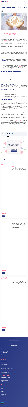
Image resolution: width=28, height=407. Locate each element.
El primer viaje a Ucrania (3, 394)
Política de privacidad (14, 345)
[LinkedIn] (12, 340)
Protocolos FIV (15, 220)
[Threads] (16, 340)
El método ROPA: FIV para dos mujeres (18, 164)
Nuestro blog (2, 388)
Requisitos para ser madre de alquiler (5, 381)
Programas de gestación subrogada (5, 369)
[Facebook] (10, 340)
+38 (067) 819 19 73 (5, 351)
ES (24, 1)
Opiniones (2, 389)
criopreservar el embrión (18, 120)
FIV (3, 11)
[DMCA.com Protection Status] (14, 403)
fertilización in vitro (6, 40)
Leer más (3, 216)
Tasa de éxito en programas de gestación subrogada (7, 368)
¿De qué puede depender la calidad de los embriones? (8, 34)
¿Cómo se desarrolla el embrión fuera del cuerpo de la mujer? (9, 33)
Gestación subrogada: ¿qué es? (4, 364)
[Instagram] (14, 340)
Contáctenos (2, 395)
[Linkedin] (12, 133)
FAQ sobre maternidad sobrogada (5, 372)
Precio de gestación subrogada (4, 365)
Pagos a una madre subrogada (4, 380)
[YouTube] (18, 340)
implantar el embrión (19, 66)
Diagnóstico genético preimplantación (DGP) (16, 278)
